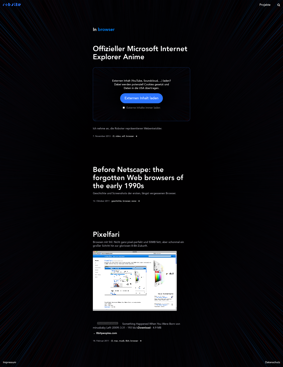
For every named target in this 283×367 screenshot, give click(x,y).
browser (130, 136)
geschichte (116, 201)
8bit (127, 341)
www (133, 201)
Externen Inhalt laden (141, 98)
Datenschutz (272, 362)
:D (113, 136)
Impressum (9, 362)
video (118, 136)
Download (144, 327)
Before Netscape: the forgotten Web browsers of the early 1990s (138, 178)
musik (121, 341)
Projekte (264, 5)
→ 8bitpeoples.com (105, 333)
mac (116, 341)
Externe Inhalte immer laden (143, 108)
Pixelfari (106, 234)
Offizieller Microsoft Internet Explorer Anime (140, 53)
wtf (123, 136)
